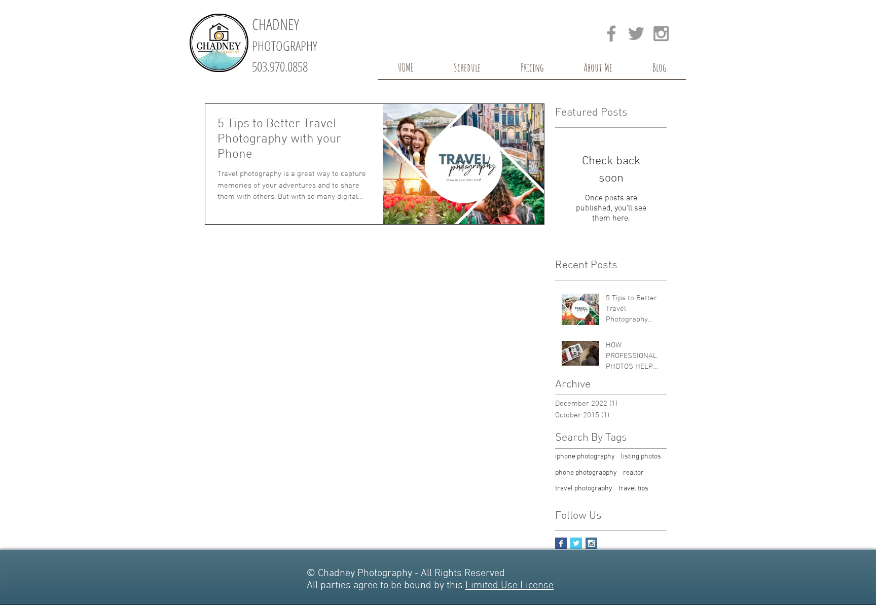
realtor (633, 473)
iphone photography (585, 456)
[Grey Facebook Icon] (611, 33)
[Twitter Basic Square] (576, 543)
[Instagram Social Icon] (591, 543)
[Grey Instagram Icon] (661, 33)
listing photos (641, 456)
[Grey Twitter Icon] (636, 33)
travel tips (633, 488)
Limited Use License (509, 586)
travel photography (583, 488)
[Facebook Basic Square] (561, 543)
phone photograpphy (586, 473)
